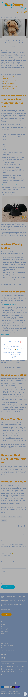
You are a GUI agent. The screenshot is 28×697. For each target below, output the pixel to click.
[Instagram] (12, 357)
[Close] (24, 338)
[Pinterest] (15, 357)
